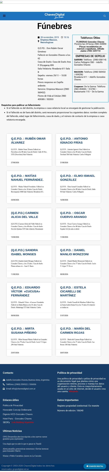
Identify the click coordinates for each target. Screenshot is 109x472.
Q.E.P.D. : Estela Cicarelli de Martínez (73, 291)
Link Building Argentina (23, 422)
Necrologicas (46, 42)
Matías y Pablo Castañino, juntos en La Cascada (22, 456)
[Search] (104, 16)
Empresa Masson (48, 40)
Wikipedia (73, 391)
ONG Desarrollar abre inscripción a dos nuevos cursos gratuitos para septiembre (25, 438)
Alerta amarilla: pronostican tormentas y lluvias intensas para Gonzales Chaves (26, 450)
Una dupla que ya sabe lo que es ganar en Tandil (22, 444)
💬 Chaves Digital (94, 466)
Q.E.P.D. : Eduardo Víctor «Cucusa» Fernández (25, 291)
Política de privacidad (69, 372)
